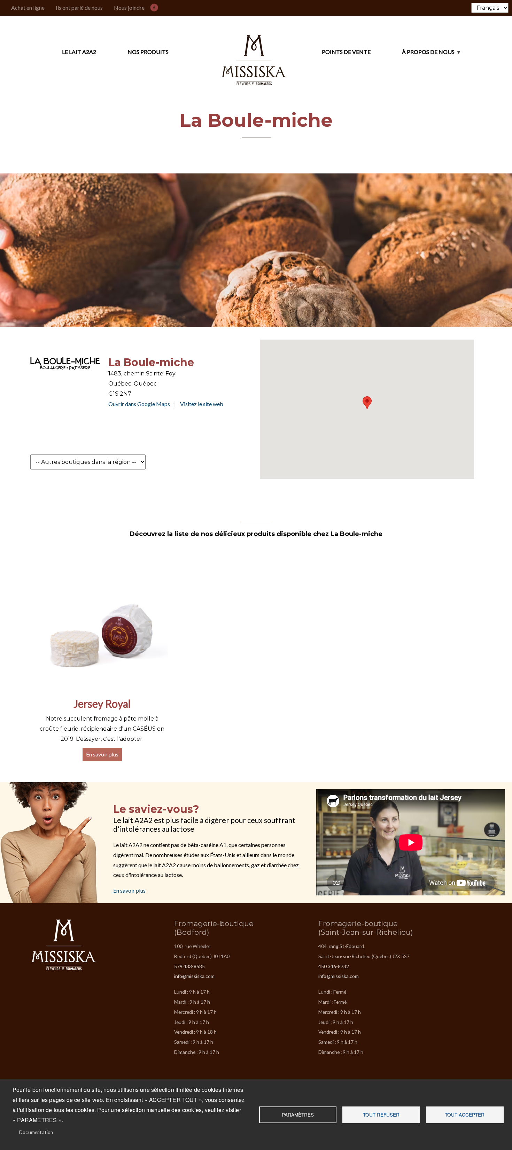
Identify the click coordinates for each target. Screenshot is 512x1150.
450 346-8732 (333, 966)
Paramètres (298, 1114)
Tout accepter (464, 1114)
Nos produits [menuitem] (148, 51)
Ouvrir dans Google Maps (139, 404)
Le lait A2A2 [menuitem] (79, 51)
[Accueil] (254, 52)
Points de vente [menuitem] (346, 51)
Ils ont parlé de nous (79, 7)
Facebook (155, 6)
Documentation (36, 1132)
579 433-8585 (189, 966)
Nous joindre (129, 7)
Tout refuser (381, 1114)
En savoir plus (102, 754)
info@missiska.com (194, 976)
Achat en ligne (28, 7)
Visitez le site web (201, 404)
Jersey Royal (102, 703)
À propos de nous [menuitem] (413, 55)
